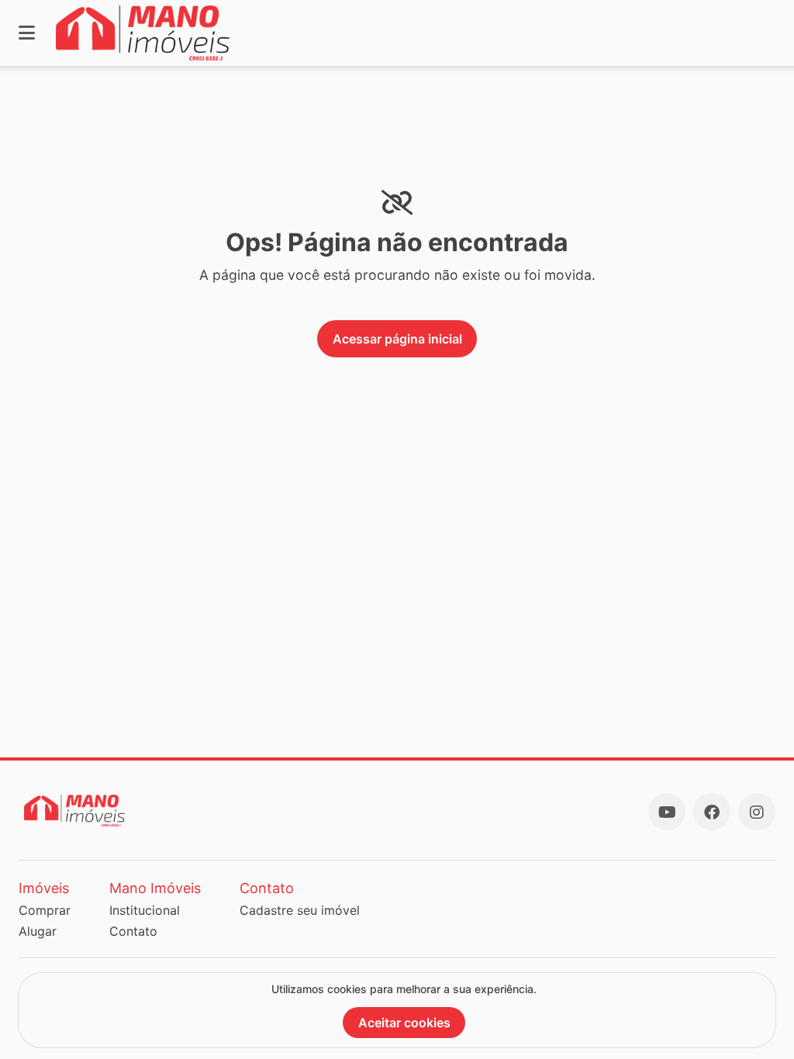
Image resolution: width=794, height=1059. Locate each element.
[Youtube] (666, 811)
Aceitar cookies (404, 1022)
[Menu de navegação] (27, 33)
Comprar (45, 910)
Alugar (38, 931)
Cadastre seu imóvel (300, 910)
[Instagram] (756, 811)
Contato (133, 931)
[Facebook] (711, 811)
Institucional (144, 910)
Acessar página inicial (397, 339)
